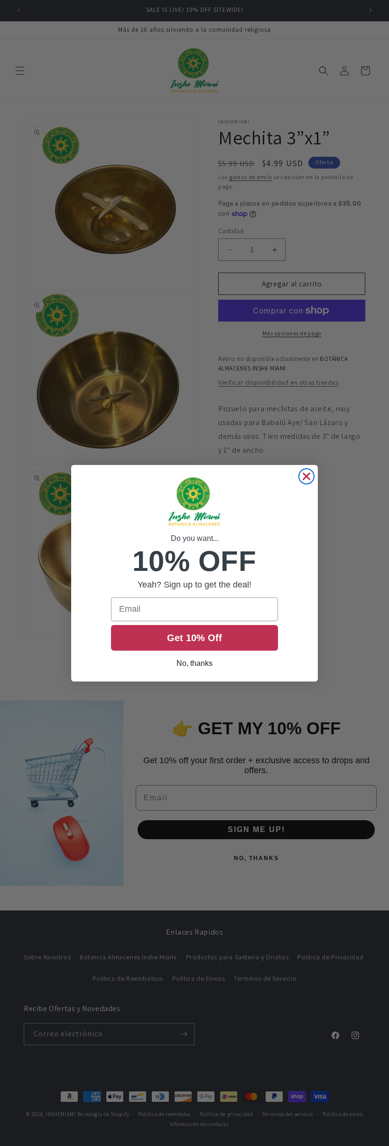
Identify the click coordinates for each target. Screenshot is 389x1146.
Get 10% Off (194, 638)
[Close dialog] (306, 476)
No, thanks (194, 663)
